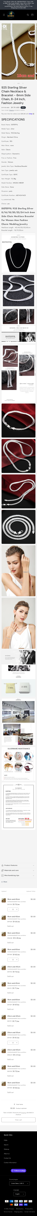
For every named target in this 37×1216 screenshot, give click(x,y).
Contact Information (10, 1163)
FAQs (5, 1140)
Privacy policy (29, 1209)
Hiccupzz (11, 1208)
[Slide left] (14, 83)
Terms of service (8, 1212)
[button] (4, 15)
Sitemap (6, 1149)
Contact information (30, 1212)
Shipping (11, 110)
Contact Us (7, 1158)
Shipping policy (18, 1212)
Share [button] (5, 882)
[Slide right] (23, 83)
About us (7, 1154)
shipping (23, 1113)
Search (6, 1145)
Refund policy (19, 1209)
